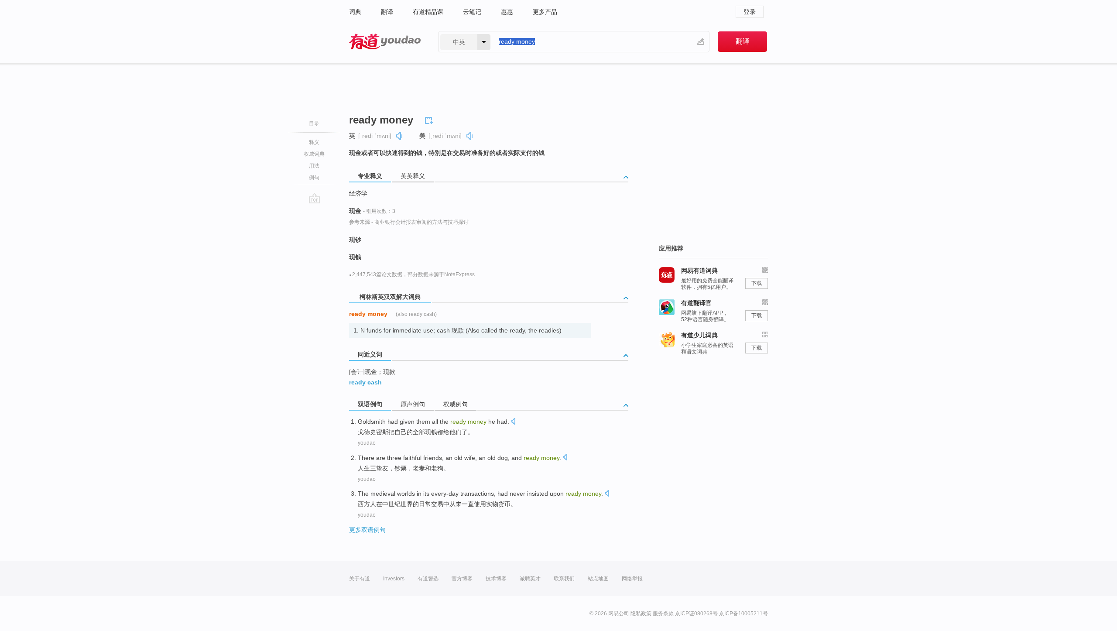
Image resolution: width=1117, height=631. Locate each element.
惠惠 (507, 11)
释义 (314, 142)
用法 (314, 166)
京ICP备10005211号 (743, 613)
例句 (314, 178)
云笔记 (472, 11)
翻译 (387, 11)
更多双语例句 (367, 529)
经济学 (358, 193)
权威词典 (314, 154)
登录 (750, 11)
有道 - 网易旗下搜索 (385, 42)
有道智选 (428, 579)
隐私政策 (640, 613)
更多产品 (545, 11)
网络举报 (632, 579)
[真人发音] (399, 135)
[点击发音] (513, 422)
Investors (393, 579)
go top (314, 198)
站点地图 (598, 579)
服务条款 (663, 613)
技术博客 (496, 579)
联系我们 (564, 579)
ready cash (365, 382)
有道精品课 (428, 11)
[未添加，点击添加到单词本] (430, 119)
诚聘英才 (530, 579)
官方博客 (462, 579)
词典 (355, 11)
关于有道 (359, 579)
